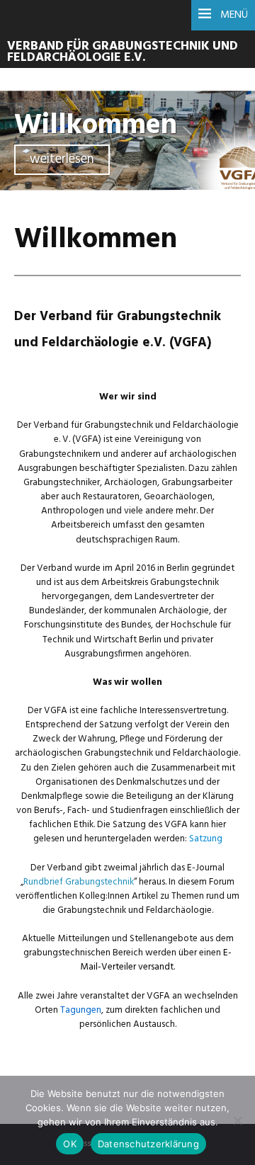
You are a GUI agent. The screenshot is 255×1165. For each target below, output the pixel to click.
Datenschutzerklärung (148, 1143)
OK (69, 1143)
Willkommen (95, 126)
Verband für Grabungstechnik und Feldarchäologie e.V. (122, 52)
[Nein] (237, 1120)
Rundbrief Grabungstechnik (78, 882)
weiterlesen (62, 159)
